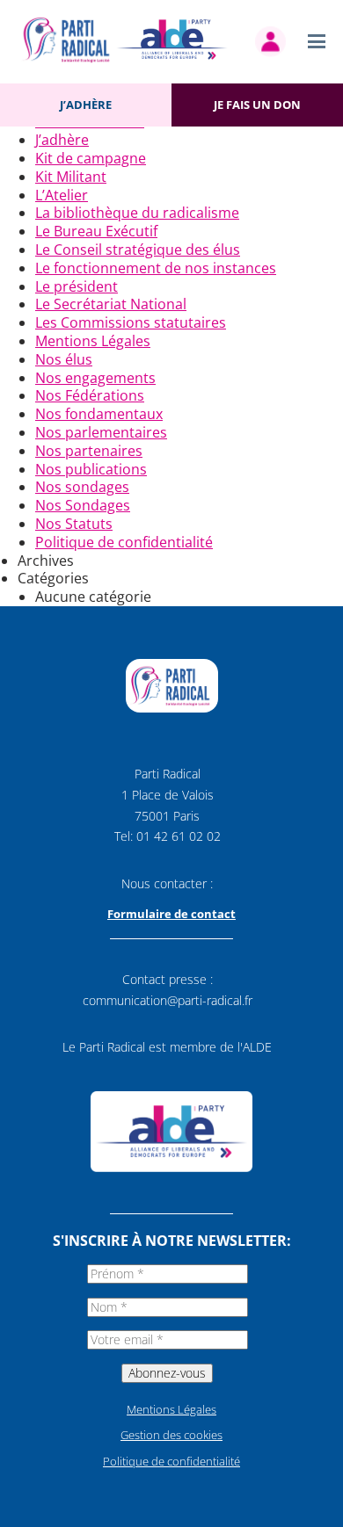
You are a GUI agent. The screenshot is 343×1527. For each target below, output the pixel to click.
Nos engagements (95, 377)
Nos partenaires (88, 450)
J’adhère (86, 104)
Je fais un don (257, 104)
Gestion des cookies (171, 1435)
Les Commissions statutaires (130, 322)
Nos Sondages (82, 505)
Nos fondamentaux (99, 413)
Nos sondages (82, 486)
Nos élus (63, 359)
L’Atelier (61, 195)
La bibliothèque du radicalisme (137, 212)
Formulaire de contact (171, 914)
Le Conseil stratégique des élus (137, 249)
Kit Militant (70, 176)
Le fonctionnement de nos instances (155, 268)
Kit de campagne (90, 158)
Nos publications (91, 469)
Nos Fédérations (89, 395)
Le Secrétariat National (110, 304)
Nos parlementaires (101, 432)
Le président (76, 286)
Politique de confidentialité (124, 542)
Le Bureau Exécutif (96, 231)
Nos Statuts (74, 523)
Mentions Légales (92, 341)
